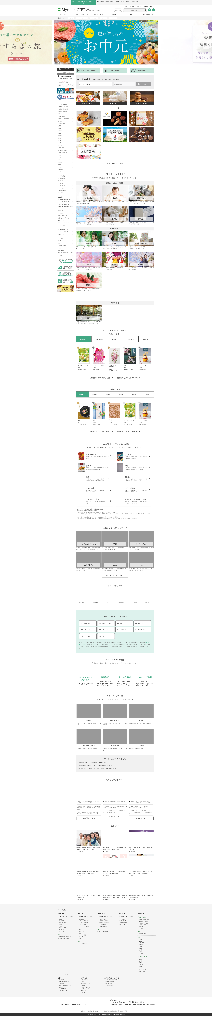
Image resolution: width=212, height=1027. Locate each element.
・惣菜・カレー (81, 931)
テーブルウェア (61, 185)
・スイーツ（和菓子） (83, 922)
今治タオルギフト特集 (102, 931)
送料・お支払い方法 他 (63, 218)
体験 (147, 394)
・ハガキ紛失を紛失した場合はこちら (113, 980)
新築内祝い (146, 339)
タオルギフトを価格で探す (64, 201)
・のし (82, 981)
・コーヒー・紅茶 (82, 935)
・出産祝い (140, 939)
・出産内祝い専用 (62, 922)
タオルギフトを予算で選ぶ (105, 916)
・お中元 (139, 962)
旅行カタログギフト (82, 17)
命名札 (59, 248)
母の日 (59, 155)
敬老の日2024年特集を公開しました (97, 762)
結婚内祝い (83, 339)
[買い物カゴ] (153, 10)
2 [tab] (100, 66)
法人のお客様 (118, 10)
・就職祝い (140, 946)
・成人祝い (140, 950)
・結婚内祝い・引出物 (142, 921)
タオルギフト (61, 183)
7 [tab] (112, 66)
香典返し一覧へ (141, 818)
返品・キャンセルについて (64, 223)
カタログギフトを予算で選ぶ (66, 916)
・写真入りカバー (85, 988)
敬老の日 (60, 162)
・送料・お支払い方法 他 (64, 985)
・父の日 (139, 961)
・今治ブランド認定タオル (103, 920)
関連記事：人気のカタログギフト (127, 378)
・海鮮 (79, 933)
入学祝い (60, 143)
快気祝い (130, 339)
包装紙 (59, 240)
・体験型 (60, 926)
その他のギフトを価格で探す (65, 206)
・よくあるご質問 (62, 988)
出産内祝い (112, 17)
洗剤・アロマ (61, 193)
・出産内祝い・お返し (142, 923)
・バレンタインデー (142, 969)
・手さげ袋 (83, 990)
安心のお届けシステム (63, 215)
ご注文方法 (60, 213)
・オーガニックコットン (103, 922)
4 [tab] (105, 66)
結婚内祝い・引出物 (62, 111)
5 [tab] (107, 66)
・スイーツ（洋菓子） (83, 920)
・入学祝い (140, 951)
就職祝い (60, 135)
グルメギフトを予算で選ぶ (85, 916)
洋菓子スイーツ (86, 629)
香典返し (115, 339)
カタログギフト (61, 178)
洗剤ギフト (102, 636)
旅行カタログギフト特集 (63, 938)
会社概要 (83, 1011)
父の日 (59, 157)
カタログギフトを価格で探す (65, 199)
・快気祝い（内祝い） (142, 924)
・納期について (61, 987)
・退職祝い (140, 948)
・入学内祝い (140, 928)
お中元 (71, 17)
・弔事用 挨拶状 (85, 987)
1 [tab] (97, 66)
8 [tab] (115, 66)
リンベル (147, 642)
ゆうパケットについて (63, 231)
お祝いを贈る (115, 70)
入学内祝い (60, 121)
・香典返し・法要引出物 (143, 919)
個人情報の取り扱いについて (95, 1011)
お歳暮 (59, 164)
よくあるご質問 (61, 225)
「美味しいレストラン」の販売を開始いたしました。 (102, 768)
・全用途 (60, 919)
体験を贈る (142, 70)
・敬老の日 (140, 964)
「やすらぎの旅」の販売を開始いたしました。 (100, 765)
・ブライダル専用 (62, 928)
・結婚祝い (140, 941)
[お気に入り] (149, 10)
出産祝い (60, 128)
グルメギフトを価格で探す (64, 204)
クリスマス (60, 167)
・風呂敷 (83, 992)
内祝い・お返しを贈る (88, 70)
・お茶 (79, 938)
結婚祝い (103, 17)
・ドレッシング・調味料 (83, 926)
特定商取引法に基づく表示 (110, 1011)
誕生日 (108, 394)
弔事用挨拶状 (61, 250)
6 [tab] (110, 66)
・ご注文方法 (61, 983)
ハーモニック (82, 644)
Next (159, 42)
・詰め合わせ (81, 919)
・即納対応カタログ (109, 981)
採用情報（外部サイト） (126, 1011)
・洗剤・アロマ (121, 924)
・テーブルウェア (122, 919)
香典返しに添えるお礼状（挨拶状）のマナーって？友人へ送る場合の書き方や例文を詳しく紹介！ (141, 812)
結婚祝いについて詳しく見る (100, 431)
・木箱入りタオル (101, 919)
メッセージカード (62, 245)
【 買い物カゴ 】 (62, 990)
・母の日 (139, 959)
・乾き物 (80, 928)
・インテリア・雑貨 (122, 922)
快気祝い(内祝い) (62, 116)
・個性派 (60, 924)
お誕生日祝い (94, 17)
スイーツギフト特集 (82, 943)
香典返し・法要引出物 (63, 109)
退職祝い (60, 138)
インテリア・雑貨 (62, 190)
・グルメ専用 (61, 920)
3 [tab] (102, 66)
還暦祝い (60, 133)
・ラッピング (84, 980)
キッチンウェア (61, 188)
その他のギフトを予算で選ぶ (126, 916)
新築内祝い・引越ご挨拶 (63, 118)
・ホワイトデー (141, 971)
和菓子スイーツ (104, 629)
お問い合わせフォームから (136, 1002)
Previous (52, 42)
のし (59, 243)
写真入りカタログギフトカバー (65, 252)
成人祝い (60, 140)
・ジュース (80, 936)
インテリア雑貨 (86, 636)
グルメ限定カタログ (105, 623)
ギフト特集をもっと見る (115, 163)
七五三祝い (60, 145)
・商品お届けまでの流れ (63, 981)
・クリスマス (140, 968)
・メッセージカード (86, 983)
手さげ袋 (60, 255)
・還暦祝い (140, 944)
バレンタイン (61, 169)
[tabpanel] (106, 42)
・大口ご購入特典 (108, 985)
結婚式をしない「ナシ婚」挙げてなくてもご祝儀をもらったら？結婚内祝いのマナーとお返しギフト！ (88, 808)
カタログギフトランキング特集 (65, 936)
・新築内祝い (140, 926)
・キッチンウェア (122, 920)
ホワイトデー (61, 172)
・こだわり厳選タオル (102, 926)
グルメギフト (61, 180)
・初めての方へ (61, 980)
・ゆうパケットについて (110, 983)
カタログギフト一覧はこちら (113, 575)
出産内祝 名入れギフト (143, 933)
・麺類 (79, 929)
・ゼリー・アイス (82, 924)
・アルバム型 (61, 929)
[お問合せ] (65, 76)
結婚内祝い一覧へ (89, 818)
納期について (61, 220)
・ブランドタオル (101, 924)
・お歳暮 (139, 966)
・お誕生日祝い (141, 943)
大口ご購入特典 (61, 234)
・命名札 (83, 985)
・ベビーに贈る (61, 931)
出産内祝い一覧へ (115, 816)
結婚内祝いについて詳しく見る (100, 378)
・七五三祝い (140, 953)
